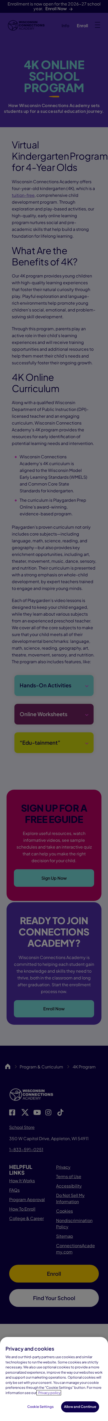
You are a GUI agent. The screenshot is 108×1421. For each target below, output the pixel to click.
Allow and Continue (80, 1407)
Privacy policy (49, 1393)
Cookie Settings (40, 1407)
